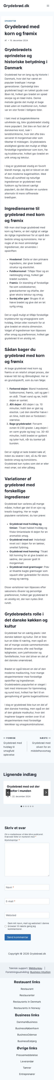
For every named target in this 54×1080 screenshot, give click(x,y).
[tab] (21, 806)
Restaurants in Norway (27, 1008)
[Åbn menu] (48, 5)
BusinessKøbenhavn (27, 1028)
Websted (11, 915)
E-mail (10, 901)
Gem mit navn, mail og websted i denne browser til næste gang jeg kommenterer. (28, 926)
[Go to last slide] (8, 792)
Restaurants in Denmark (27, 1001)
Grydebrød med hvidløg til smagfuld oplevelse (12, 746)
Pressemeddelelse (27, 1055)
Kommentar (12, 840)
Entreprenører (27, 1074)
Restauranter (27, 995)
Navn (10, 887)
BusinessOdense (27, 1034)
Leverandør (27, 1061)
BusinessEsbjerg (27, 1041)
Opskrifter (10, 21)
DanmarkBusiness (27, 1022)
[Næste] (46, 792)
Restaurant (27, 988)
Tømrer (27, 1067)
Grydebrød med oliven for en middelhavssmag (41, 744)
